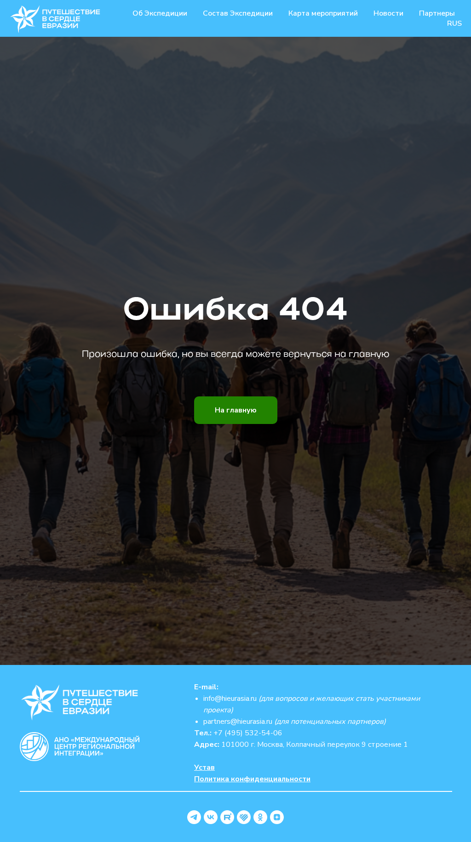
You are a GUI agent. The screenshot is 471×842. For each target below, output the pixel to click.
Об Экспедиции (159, 13)
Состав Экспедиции (238, 13)
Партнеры (437, 13)
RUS (454, 23)
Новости (388, 13)
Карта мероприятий (323, 13)
